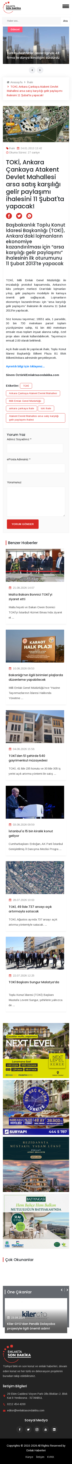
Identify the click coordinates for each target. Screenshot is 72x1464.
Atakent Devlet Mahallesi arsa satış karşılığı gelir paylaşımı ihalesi (34, 418)
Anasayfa (16, 82)
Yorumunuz (14, 482)
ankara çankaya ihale (21, 408)
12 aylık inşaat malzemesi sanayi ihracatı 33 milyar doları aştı (31, 55)
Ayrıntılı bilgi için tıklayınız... (25, 366)
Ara (65, 20)
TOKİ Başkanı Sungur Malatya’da (34, 982)
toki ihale (46, 408)
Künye (29, 1456)
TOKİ (26, 385)
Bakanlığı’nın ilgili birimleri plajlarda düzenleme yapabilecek (36, 677)
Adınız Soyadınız (19, 439)
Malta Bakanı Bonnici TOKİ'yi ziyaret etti (30, 596)
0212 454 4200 (16, 1404)
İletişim (40, 1456)
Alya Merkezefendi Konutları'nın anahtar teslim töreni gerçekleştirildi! (36, 1326)
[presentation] (32, 70)
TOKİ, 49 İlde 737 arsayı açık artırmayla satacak (30, 909)
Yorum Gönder (23, 524)
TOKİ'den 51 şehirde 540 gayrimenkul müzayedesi (28, 758)
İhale (29, 82)
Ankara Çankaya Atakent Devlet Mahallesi (33, 393)
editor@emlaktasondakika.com (25, 1410)
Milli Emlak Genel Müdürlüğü (25, 400)
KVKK (50, 1456)
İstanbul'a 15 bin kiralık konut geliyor (31, 833)
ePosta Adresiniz (19, 459)
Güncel (15, 29)
